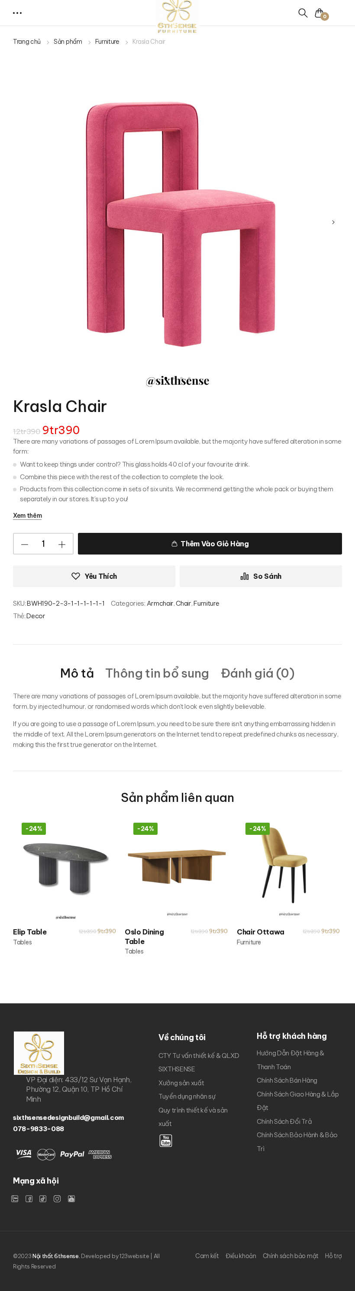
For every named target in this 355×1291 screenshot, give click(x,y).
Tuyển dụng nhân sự (186, 1096)
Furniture (107, 41)
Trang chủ (27, 41)
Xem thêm (27, 515)
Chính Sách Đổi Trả (284, 1121)
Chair (183, 603)
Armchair (160, 603)
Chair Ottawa (260, 932)
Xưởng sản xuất (181, 1083)
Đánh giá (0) (258, 673)
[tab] (77, 672)
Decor (35, 616)
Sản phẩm (68, 41)
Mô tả (77, 673)
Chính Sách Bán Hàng (287, 1080)
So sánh (267, 576)
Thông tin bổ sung (157, 673)
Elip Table (30, 932)
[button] (18, 13)
